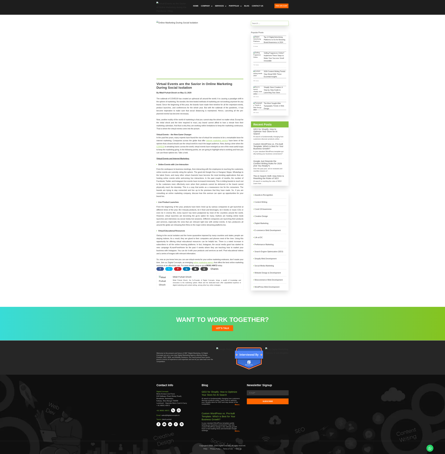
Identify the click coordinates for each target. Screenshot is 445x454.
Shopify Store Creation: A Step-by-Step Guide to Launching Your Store (273, 89)
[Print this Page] (204, 269)
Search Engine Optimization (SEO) (268, 252)
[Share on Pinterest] (177, 269)
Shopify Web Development (265, 259)
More (237, 405)
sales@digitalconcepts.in (170, 415)
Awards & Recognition (263, 195)
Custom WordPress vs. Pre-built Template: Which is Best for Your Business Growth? (268, 146)
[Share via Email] (195, 269)
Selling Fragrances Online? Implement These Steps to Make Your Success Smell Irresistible (274, 57)
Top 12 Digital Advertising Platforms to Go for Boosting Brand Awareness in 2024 (274, 39)
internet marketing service (217, 141)
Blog (246, 6)
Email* (268, 393)
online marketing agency (203, 262)
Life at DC (258, 237)
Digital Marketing (261, 223)
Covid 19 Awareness (263, 209)
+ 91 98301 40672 (163, 405)
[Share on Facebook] (160, 269)
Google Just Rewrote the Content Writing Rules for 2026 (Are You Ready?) (267, 163)
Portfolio (234, 6)
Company (205, 6)
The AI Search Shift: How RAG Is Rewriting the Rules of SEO (268, 177)
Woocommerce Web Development (268, 280)
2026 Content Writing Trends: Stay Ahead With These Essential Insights (275, 74)
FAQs (205, 449)
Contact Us (257, 6)
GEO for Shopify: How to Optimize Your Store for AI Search (265, 131)
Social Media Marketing (264, 266)
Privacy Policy (215, 449)
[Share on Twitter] (169, 269)
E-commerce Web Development (267, 230)
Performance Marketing (264, 244)
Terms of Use (228, 449)
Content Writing (260, 202)
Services (219, 6)
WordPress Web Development (266, 287)
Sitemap (239, 449)
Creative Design (261, 216)
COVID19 (160, 147)
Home (195, 6)
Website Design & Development (267, 273)
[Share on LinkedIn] (186, 269)
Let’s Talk (222, 328)
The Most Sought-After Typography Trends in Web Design (274, 105)
